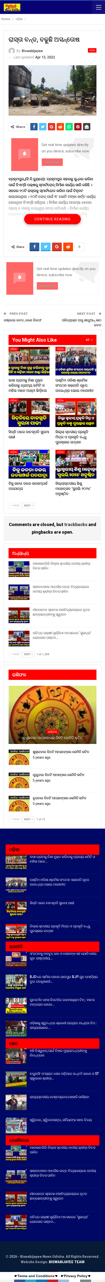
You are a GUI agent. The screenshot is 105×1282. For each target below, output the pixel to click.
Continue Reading (52, 219)
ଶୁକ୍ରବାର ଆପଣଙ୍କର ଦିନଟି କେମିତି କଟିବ (52, 738)
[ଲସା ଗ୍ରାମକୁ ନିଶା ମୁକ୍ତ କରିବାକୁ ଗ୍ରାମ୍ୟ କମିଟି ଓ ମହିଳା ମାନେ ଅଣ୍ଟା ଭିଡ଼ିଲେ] (29, 361)
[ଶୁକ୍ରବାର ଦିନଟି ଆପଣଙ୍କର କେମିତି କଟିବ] (19, 757)
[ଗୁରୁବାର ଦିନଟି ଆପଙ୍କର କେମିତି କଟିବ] (19, 780)
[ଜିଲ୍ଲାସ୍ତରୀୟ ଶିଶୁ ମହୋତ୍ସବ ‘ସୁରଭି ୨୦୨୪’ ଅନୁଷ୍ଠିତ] (75, 464)
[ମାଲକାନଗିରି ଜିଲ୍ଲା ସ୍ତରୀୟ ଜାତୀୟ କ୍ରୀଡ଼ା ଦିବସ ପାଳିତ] (19, 569)
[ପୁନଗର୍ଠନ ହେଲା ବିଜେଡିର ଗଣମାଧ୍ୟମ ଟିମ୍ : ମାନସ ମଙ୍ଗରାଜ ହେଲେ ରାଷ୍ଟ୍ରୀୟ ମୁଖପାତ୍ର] (16, 1005)
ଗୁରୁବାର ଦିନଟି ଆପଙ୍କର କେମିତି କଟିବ (58, 775)
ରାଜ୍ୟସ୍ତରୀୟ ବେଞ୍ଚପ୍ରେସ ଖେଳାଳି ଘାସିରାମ (59, 1097)
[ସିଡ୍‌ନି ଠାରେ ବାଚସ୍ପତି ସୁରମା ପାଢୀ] (29, 412)
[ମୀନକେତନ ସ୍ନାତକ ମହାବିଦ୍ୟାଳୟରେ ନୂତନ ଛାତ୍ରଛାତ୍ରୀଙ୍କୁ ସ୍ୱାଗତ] (19, 615)
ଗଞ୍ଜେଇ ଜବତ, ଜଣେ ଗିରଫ (23, 320)
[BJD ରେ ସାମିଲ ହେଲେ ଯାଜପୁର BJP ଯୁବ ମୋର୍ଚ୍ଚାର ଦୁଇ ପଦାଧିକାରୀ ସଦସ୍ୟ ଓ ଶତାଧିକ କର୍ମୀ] (16, 982)
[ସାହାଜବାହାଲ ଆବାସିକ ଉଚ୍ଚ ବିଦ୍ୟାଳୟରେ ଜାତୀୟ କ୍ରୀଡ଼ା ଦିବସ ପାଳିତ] (19, 592)
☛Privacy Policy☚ (76, 1276)
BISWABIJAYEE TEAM (66, 1262)
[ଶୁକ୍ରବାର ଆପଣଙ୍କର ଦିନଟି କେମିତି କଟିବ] (52, 715)
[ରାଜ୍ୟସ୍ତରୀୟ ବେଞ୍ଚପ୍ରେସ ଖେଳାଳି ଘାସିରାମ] (16, 1102)
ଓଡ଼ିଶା (92, 50)
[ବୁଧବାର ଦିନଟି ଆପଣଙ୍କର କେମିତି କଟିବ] (19, 803)
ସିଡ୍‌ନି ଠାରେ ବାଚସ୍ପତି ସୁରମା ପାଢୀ (52, 903)
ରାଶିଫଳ (52, 731)
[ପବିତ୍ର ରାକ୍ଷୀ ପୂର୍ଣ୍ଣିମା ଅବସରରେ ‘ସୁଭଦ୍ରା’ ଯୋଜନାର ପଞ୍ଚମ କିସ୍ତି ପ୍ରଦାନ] (19, 638)
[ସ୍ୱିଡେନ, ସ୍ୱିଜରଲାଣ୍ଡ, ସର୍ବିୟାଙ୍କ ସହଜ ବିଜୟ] (16, 1125)
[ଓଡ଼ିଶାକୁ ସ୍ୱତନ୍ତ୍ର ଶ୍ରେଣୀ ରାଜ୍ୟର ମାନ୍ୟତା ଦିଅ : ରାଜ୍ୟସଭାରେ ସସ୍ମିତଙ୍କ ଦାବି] (16, 1028)
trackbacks (75, 524)
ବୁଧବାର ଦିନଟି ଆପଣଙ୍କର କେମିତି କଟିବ (59, 798)
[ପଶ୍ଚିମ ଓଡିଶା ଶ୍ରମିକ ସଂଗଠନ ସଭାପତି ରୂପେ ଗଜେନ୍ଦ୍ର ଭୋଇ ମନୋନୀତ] (75, 361)
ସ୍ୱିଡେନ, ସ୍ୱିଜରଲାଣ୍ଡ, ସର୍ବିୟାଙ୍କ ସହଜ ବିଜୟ (61, 1120)
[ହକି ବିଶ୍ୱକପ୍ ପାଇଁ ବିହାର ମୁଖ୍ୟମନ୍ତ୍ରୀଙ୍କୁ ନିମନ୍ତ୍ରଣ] (16, 1056)
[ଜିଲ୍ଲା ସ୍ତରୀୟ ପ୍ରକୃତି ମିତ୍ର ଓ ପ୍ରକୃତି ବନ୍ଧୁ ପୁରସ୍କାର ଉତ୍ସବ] (75, 412)
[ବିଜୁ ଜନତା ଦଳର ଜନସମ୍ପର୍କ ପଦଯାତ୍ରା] (29, 464)
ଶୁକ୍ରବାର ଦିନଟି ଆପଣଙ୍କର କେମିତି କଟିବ (61, 752)
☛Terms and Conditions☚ (36, 1276)
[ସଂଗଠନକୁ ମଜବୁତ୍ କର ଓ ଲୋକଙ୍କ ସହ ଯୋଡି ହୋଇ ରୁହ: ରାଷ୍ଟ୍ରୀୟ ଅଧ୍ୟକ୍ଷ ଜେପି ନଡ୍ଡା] (16, 959)
